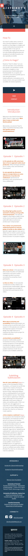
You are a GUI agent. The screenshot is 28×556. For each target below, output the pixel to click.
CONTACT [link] (14, 99)
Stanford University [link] (14, 502)
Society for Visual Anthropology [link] (14, 469)
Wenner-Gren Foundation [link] (14, 480)
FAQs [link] (14, 96)
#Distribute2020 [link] (18, 518)
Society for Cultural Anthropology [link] (14, 465)
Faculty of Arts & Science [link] (10, 485)
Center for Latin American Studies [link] (13, 504)
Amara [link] (20, 382)
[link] (2, 5)
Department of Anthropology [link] (14, 506)
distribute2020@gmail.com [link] (14, 522)
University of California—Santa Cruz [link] (14, 493)
